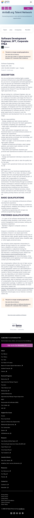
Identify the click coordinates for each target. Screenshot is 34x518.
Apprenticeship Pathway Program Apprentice (12, 396)
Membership (4, 391)
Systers (3, 430)
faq (28, 8)
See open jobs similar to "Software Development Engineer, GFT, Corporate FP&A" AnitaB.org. (18, 57)
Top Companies (5, 452)
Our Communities (5, 427)
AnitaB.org (21, 509)
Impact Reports (5, 447)
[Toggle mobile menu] (30, 2)
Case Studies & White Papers (8, 441)
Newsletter (4, 487)
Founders (3, 385)
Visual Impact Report (6, 450)
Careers (3, 371)
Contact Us (4, 484)
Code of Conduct (5, 502)
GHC (2, 408)
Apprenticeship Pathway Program (9, 382)
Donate (3, 416)
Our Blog (3, 474)
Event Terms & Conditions (7, 500)
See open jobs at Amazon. (12, 54)
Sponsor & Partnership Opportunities (10, 421)
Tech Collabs (4, 405)
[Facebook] (6, 8)
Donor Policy (4, 504)
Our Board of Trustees (6, 362)
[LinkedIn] (10, 8)
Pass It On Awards (5, 460)
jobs (10, 30)
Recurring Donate (5, 419)
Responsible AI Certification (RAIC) (9, 402)
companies (18, 30)
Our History (4, 357)
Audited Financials (5, 368)
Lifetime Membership (6, 393)
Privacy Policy (4, 494)
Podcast (3, 477)
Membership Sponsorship (7, 424)
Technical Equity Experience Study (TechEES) (12, 444)
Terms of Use (4, 496)
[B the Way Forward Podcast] (23, 513)
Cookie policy (21, 329)
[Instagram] (3, 8)
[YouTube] (17, 513)
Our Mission (4, 354)
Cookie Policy (4, 498)
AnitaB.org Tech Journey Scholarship (10, 463)
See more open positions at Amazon (17, 315)
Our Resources (5, 471)
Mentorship (4, 379)
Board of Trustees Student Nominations (11, 365)
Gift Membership (5, 433)
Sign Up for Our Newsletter (16, 345)
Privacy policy (13, 329)
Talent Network (5, 388)
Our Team (3, 360)
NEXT (2, 399)
